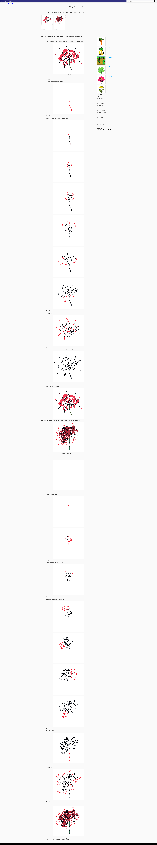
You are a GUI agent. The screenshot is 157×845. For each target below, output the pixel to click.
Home (6, 3)
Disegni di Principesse (101, 112)
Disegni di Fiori (11, 3)
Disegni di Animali (101, 101)
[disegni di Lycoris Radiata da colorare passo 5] (47, 22)
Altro (98, 96)
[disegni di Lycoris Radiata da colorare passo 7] (59, 22)
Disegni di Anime (100, 103)
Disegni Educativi (100, 119)
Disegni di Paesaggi (101, 110)
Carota (110, 38)
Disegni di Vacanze (101, 115)
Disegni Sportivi (100, 126)
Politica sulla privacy (152, 843)
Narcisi (110, 85)
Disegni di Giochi (100, 108)
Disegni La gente (100, 122)
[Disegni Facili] (6, 1)
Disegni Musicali (100, 124)
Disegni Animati (100, 98)
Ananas (110, 47)
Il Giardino (111, 57)
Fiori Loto (110, 76)
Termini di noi (144, 843)
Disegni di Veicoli (100, 117)
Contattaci (139, 843)
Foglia (110, 66)
